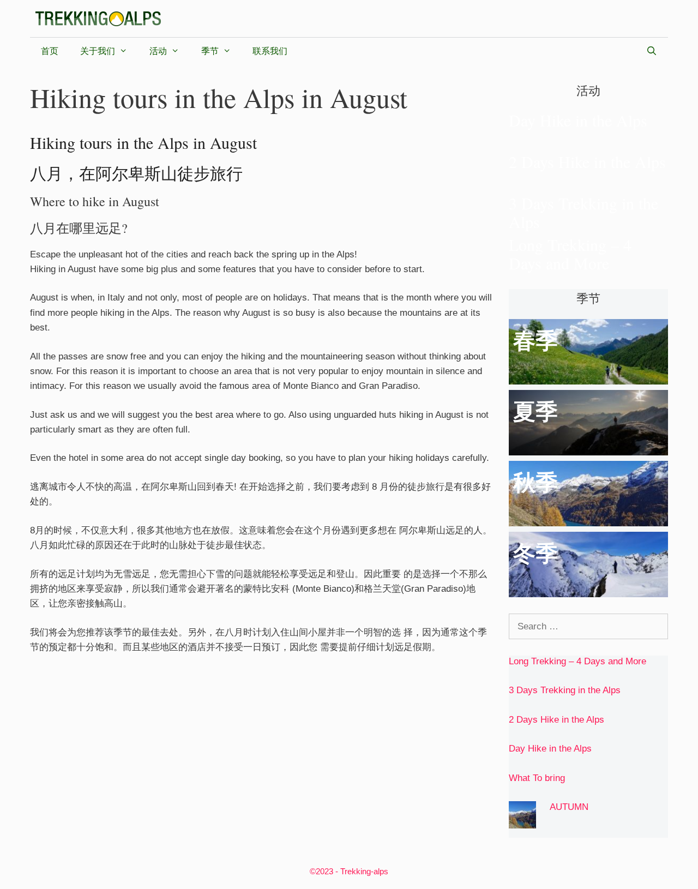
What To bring (537, 778)
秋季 (535, 482)
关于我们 (97, 51)
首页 (49, 51)
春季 (535, 340)
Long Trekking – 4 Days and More (570, 253)
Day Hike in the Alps (578, 120)
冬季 (535, 553)
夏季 (535, 411)
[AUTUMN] (522, 821)
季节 (210, 51)
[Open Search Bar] (651, 51)
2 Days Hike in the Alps (587, 161)
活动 (158, 51)
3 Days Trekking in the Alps (583, 212)
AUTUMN (569, 807)
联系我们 (269, 51)
